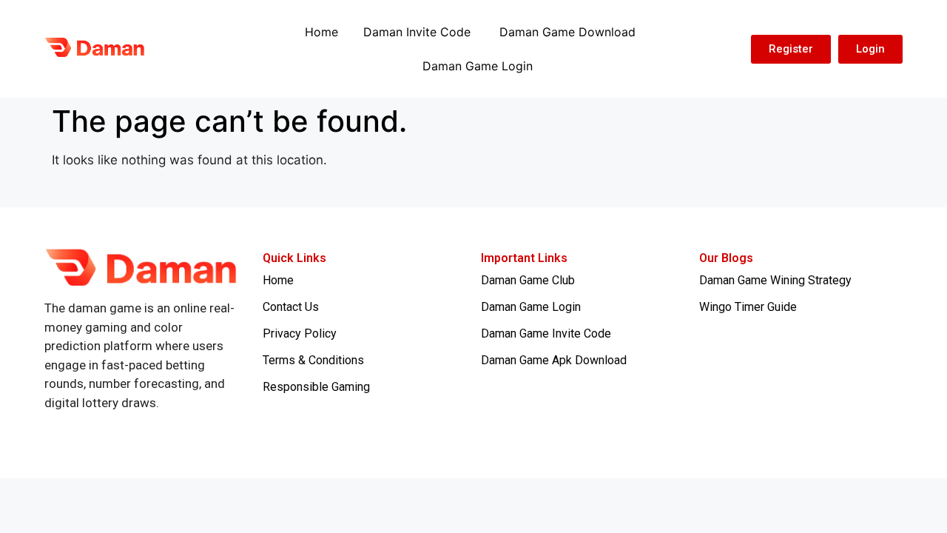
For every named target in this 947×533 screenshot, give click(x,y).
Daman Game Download (567, 31)
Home (321, 31)
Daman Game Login (477, 65)
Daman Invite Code (418, 31)
